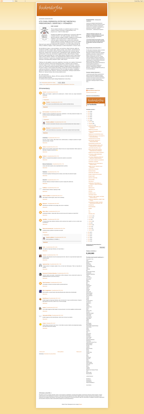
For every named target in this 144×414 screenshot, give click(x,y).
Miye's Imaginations (47, 290)
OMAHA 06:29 (91, 187)
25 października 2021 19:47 (52, 307)
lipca (90, 219)
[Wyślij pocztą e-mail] (58, 82)
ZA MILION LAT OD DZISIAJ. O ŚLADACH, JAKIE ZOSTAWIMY (95, 184)
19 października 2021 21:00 (54, 211)
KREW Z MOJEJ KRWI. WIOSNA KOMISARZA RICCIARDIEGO (95, 150)
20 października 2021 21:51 (60, 237)
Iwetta (44, 247)
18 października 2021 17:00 (53, 156)
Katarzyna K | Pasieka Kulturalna (50, 273)
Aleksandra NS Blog (47, 315)
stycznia (90, 230)
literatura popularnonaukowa (55, 84)
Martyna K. (48, 128)
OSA (89, 212)
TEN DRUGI (90, 181)
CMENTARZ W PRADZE (93, 169)
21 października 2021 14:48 (51, 247)
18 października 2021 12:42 (52, 146)
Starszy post (78, 351)
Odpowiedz (45, 97)
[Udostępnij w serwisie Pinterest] (64, 82)
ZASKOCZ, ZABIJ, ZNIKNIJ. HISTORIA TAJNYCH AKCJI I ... (96, 197)
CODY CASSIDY (46, 84)
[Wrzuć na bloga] (60, 82)
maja (90, 223)
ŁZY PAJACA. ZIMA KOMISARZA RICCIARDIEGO (95, 155)
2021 (89, 120)
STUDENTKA (91, 205)
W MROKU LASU (92, 193)
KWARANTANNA (91, 170)
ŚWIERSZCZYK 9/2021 (93, 129)
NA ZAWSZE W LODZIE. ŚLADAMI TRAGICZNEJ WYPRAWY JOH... (95, 203)
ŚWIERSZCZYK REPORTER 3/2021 (95, 134)
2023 (89, 116)
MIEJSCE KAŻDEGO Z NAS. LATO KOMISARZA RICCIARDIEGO (95, 146)
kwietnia (90, 224)
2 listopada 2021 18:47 (50, 323)
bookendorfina (50, 8)
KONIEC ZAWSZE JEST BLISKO (95, 174)
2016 (89, 239)
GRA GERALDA (91, 189)
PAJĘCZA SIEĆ (91, 176)
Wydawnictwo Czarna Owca (69, 84)
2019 (89, 234)
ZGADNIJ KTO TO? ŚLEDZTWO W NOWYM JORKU (95, 164)
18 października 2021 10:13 (53, 137)
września (91, 216)
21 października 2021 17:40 (52, 255)
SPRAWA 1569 (91, 213)
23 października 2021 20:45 (56, 282)
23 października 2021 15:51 (63, 273)
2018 (89, 235)
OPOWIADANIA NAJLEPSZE (94, 138)
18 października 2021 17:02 (53, 171)
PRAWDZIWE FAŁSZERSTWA (94, 143)
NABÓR (90, 208)
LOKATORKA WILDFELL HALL (94, 147)
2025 (89, 113)
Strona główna (60, 351)
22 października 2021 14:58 (57, 128)
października (91, 125)
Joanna (44, 146)
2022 (89, 118)
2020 (89, 232)
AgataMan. (45, 219)
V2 (89, 210)
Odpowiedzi (46, 99)
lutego (90, 228)
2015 (89, 241)
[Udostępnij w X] (61, 82)
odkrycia (61, 84)
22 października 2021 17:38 (55, 264)
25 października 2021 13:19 (54, 298)
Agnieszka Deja (46, 264)
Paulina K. (48, 102)
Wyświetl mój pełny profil (91, 92)
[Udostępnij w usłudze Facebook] (63, 82)
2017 (89, 237)
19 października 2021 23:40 (59, 228)
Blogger (80, 404)
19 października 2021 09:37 (53, 203)
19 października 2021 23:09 (53, 219)
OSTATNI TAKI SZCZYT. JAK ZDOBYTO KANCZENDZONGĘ (96, 136)
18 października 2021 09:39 (52, 92)
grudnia (90, 121)
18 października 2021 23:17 (56, 195)
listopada (91, 123)
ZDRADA (90, 191)
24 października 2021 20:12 (57, 290)
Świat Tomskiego (46, 282)
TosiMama (45, 187)
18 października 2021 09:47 (55, 111)
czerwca (90, 221)
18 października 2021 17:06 (56, 102)
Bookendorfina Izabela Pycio (94, 90)
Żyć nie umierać (46, 111)
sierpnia (90, 217)
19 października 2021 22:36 (60, 122)
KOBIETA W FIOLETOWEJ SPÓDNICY (96, 152)
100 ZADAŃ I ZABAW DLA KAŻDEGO (96, 159)
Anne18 (44, 92)
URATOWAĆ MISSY (92, 194)
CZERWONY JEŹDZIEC (93, 161)
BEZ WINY (90, 186)
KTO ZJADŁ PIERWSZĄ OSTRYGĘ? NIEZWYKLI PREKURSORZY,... (95, 158)
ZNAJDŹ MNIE (91, 179)
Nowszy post (42, 351)
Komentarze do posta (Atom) (50, 353)
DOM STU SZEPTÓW (92, 177)
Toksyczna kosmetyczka (48, 228)
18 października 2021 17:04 (53, 179)
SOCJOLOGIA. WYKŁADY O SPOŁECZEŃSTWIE (94, 141)
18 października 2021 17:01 (58, 164)
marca (90, 226)
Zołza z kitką (45, 211)
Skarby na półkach (50, 122)
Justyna (44, 255)
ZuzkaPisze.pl (45, 298)
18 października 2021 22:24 (53, 187)
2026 (89, 111)
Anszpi (44, 323)
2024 (89, 115)
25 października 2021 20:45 (57, 315)
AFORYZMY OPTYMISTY (93, 172)
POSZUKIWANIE (91, 206)
